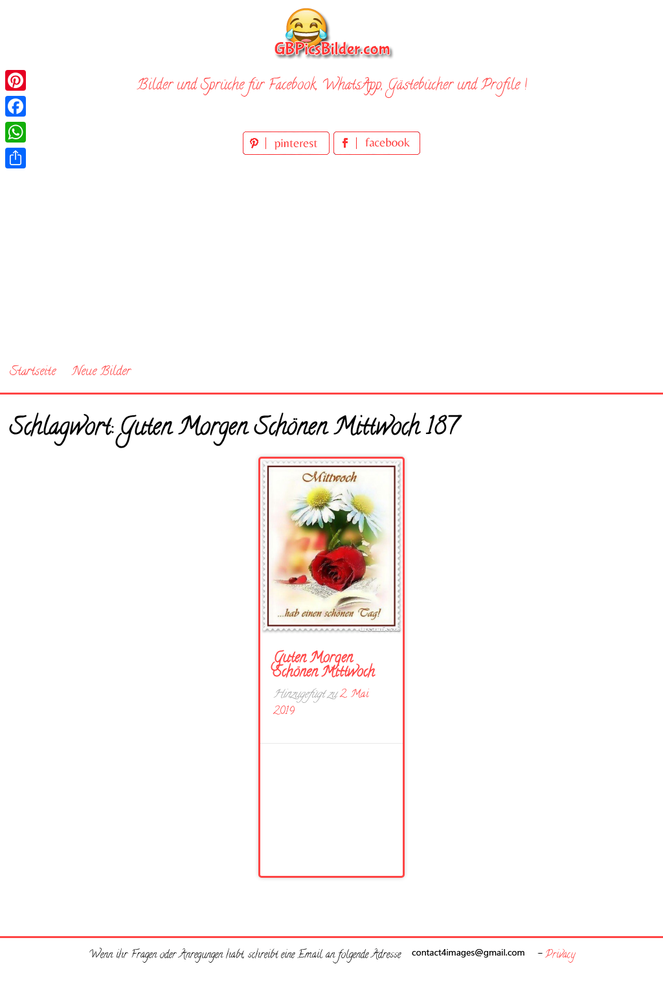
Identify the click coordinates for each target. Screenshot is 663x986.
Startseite (33, 372)
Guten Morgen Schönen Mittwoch (324, 666)
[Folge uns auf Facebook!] (376, 152)
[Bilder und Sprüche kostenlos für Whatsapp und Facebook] (331, 32)
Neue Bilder (101, 372)
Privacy (560, 955)
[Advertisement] (331, 255)
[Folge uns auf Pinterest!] (288, 152)
